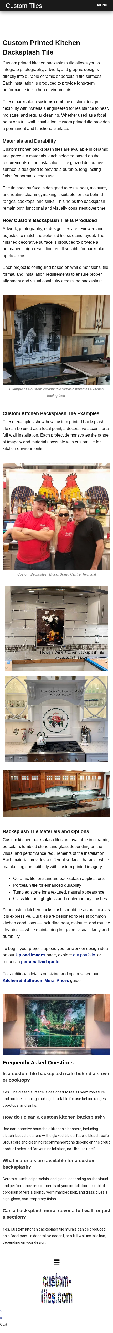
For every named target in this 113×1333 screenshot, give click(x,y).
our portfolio (84, 955)
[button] (56, 1262)
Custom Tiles (24, 5)
